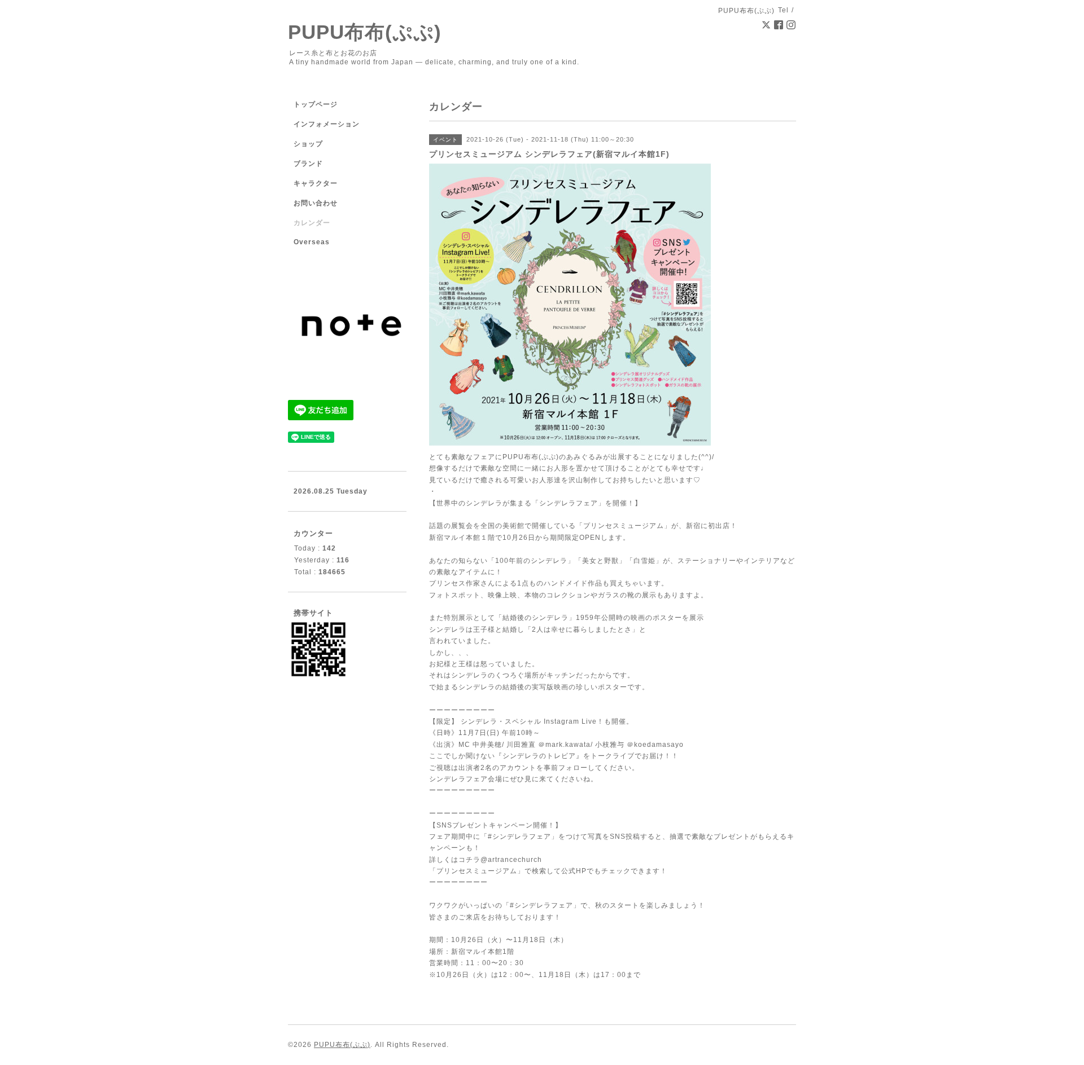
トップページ (316, 104)
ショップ (308, 144)
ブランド (308, 164)
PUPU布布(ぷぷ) (365, 32)
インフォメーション (327, 124)
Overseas (312, 242)
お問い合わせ (316, 203)
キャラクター (316, 183)
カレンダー (312, 223)
